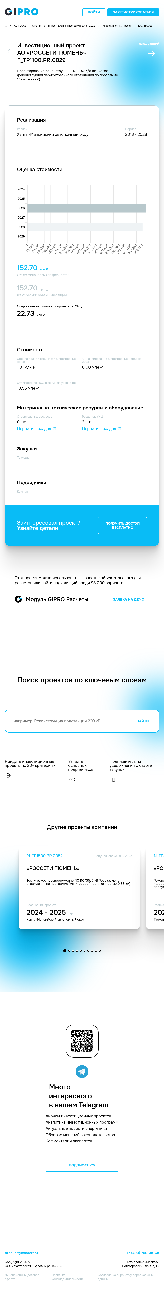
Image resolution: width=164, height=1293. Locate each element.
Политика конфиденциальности (67, 1277)
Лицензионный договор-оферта (23, 1277)
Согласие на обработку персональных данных (125, 1277)
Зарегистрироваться (133, 12)
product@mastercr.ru (22, 1253)
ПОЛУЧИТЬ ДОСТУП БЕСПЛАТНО (122, 525)
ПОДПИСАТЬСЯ (82, 1165)
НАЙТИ (143, 721)
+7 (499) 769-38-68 (142, 1253)
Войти (94, 12)
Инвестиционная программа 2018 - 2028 (71, 25)
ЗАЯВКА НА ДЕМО (128, 599)
